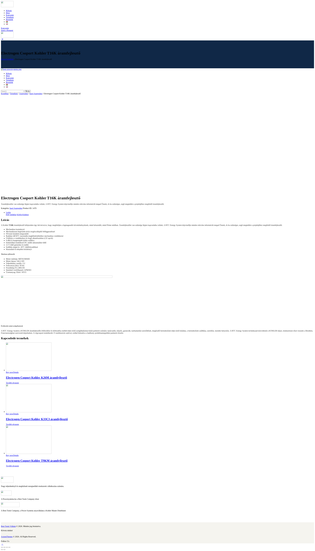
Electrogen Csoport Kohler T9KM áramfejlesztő (37, 460)
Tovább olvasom (12, 383)
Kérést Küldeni (23, 215)
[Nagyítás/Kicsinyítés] (9, 547)
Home (3, 59)
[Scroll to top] (2, 544)
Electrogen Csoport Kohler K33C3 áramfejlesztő (37, 419)
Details (16, 372)
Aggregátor (23, 94)
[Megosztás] (4, 547)
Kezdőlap (4, 94)
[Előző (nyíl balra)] (2, 549)
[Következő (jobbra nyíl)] (4, 549)
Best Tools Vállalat (8, 526)
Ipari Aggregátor (36, 94)
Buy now (9, 372)
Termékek (10, 59)
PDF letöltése (11, 215)
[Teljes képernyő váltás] (7, 547)
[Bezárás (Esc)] (2, 547)
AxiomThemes (7, 537)
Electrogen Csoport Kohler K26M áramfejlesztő (36, 377)
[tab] (160, 212)
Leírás (8, 212)
